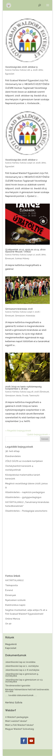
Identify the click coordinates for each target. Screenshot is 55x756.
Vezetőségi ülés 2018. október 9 (21, 67)
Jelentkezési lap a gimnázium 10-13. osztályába (24, 681)
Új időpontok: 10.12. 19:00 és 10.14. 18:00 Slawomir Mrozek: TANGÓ (25, 250)
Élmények (9, 258)
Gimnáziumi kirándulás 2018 (19, 309)
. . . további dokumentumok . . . (21, 695)
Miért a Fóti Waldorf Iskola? (19, 725)
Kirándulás (30, 316)
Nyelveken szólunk (15, 600)
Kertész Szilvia (19, 70)
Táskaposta (11, 585)
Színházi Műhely (22, 258)
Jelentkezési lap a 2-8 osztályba (22, 670)
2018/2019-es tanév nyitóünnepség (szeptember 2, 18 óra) (23, 387)
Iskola (18, 396)
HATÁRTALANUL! (14, 580)
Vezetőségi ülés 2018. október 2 (21, 160)
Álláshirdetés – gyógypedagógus (23, 497)
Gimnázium (20, 316)
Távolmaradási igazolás (17, 686)
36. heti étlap (12, 451)
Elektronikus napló (15, 605)
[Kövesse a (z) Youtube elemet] (31, 741)
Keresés (44, 439)
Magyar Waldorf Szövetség (19, 729)
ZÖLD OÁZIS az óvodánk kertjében (24, 461)
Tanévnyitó (34, 396)
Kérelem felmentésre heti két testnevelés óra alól (27, 691)
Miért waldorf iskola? (16, 721)
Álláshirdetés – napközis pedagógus (25, 492)
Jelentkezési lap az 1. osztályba (22, 666)
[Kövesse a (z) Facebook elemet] (24, 741)
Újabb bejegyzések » (38, 434)
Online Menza (12, 618)
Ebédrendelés (13, 456)
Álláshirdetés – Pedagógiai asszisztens (26, 511)
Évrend (9, 590)
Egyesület (9, 74)
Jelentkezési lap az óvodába (20, 662)
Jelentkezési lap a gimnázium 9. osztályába (22, 675)
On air (8, 623)
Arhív (41, 70)
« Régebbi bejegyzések (18, 430)
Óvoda (25, 396)
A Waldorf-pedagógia (16, 717)
